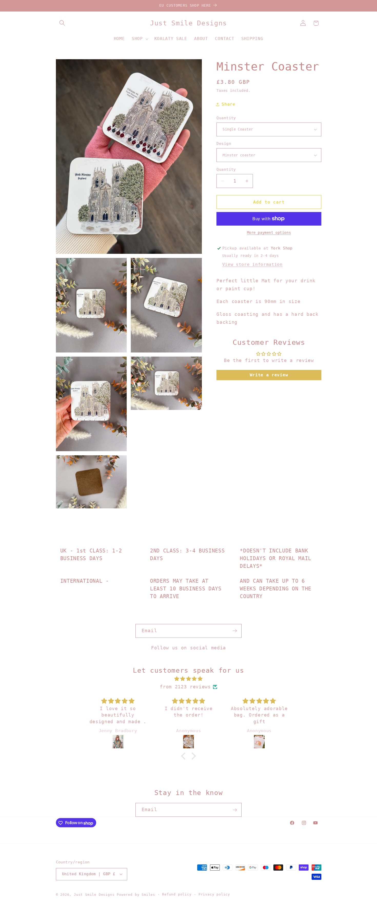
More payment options (269, 232)
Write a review (269, 374)
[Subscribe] (234, 631)
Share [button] (228, 104)
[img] (188, 679)
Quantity (226, 118)
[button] (62, 23)
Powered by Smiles (136, 895)
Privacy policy (214, 894)
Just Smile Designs (94, 895)
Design (223, 143)
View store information (252, 264)
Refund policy (176, 894)
